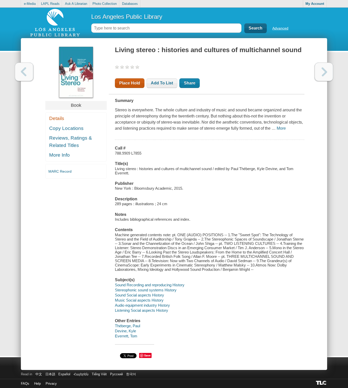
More (281, 128)
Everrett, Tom (126, 336)
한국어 (131, 374)
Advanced (280, 28)
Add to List (162, 83)
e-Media (30, 4)
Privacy (51, 383)
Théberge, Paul (127, 326)
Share (189, 83)
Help (37, 383)
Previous (24, 72)
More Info (59, 155)
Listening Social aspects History (141, 310)
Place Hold (129, 83)
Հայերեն (81, 374)
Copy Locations (66, 128)
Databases (130, 4)
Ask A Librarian (76, 4)
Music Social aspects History (139, 300)
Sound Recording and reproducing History (149, 285)
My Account (314, 4)
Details (56, 118)
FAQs (25, 383)
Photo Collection (104, 4)
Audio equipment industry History (142, 305)
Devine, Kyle (125, 331)
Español (64, 374)
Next (324, 72)
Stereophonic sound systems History (146, 290)
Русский (116, 374)
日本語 (50, 374)
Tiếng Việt (99, 374)
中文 (38, 374)
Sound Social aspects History (139, 295)
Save (147, 355)
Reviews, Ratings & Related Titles (70, 141)
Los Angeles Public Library (126, 16)
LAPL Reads (50, 4)
